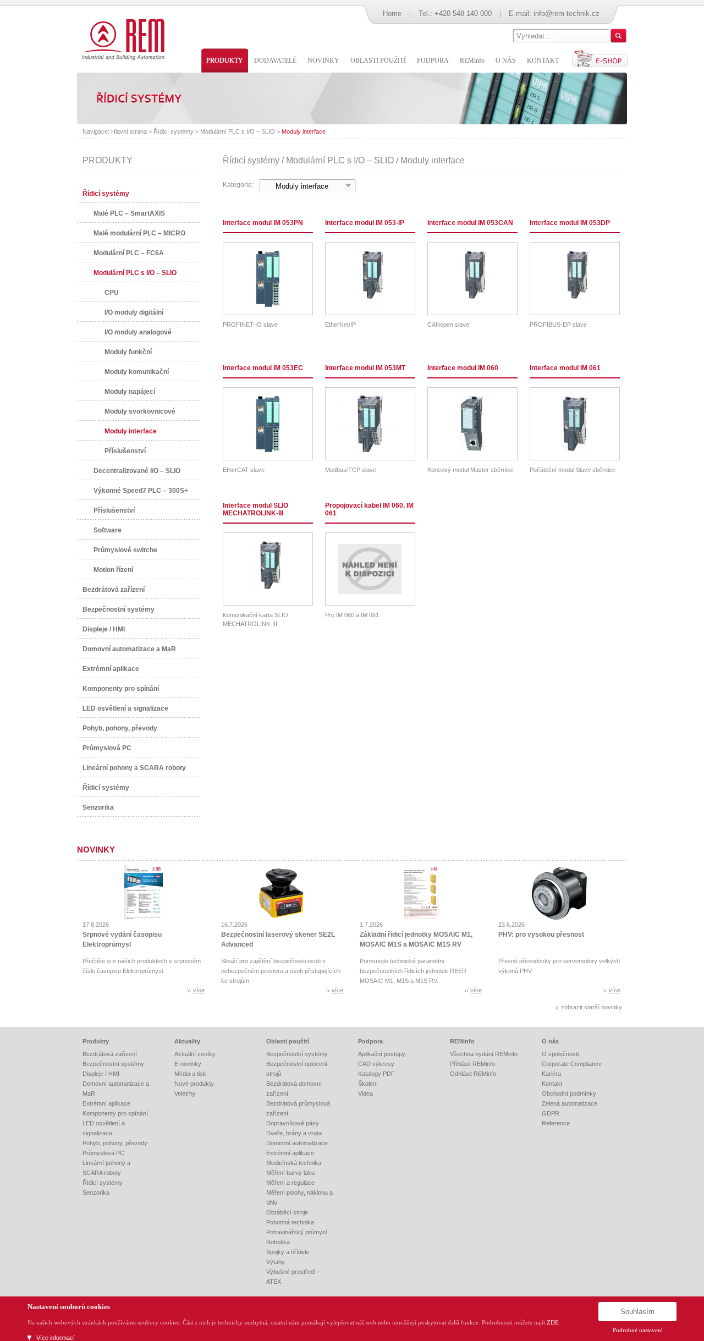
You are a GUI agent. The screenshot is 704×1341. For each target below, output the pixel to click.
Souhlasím (637, 1311)
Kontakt (552, 1083)
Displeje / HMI (103, 629)
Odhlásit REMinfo (473, 1073)
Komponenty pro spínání (120, 689)
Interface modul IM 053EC (263, 368)
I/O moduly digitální (134, 312)
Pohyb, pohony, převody (119, 728)
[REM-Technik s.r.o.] (121, 39)
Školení (368, 1083)
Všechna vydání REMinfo (484, 1054)
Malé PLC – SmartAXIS (129, 213)
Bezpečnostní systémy (118, 609)
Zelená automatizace (569, 1103)
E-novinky (187, 1063)
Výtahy (275, 1261)
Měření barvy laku (290, 1172)
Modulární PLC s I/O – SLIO (237, 131)
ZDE (553, 1322)
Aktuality (187, 1041)
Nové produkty (194, 1083)
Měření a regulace (290, 1182)
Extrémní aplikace (110, 669)
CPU (112, 292)
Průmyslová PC (106, 748)
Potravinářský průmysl (296, 1232)
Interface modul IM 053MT (365, 368)
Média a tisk (190, 1073)
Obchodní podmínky (569, 1093)
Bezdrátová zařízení (113, 589)
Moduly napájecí (130, 391)
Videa (365, 1093)
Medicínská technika (293, 1162)
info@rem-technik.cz (567, 13)
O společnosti (560, 1054)
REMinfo (462, 1041)
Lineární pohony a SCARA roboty (134, 768)
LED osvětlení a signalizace (125, 708)
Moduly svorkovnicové (140, 411)
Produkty (95, 1041)
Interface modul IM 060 (462, 368)
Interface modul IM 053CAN (470, 223)
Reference (556, 1123)
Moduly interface (304, 131)
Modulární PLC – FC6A (129, 253)
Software (108, 530)
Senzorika (98, 807)
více (199, 990)
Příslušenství (125, 451)
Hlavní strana (129, 131)
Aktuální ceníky (195, 1054)
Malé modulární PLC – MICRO (139, 233)
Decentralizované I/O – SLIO (137, 471)
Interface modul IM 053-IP (364, 223)
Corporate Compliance (572, 1063)
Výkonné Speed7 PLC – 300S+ (141, 490)
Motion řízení (113, 570)
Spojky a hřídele (287, 1252)
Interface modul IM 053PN (263, 223)
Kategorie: (238, 185)
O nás (550, 1041)
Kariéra (551, 1073)
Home (392, 13)
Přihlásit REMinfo (472, 1063)
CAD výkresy (376, 1063)
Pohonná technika (290, 1222)
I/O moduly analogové (138, 332)
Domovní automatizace (297, 1143)
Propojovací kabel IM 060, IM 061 (369, 509)
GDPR (550, 1113)
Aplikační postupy (381, 1054)
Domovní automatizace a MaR (129, 649)
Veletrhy (185, 1093)
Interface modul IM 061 (565, 368)
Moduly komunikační (137, 372)
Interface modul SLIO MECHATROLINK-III (255, 509)
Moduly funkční (128, 352)
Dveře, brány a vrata (294, 1133)
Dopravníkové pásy (292, 1123)
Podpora (370, 1041)
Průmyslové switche (125, 550)
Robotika (278, 1242)
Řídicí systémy (173, 131)
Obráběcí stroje (287, 1212)
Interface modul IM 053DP (570, 223)
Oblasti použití (287, 1041)
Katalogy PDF (376, 1073)
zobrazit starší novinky (591, 1007)
